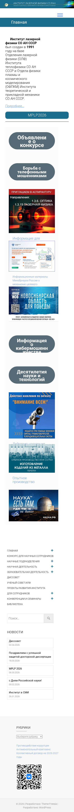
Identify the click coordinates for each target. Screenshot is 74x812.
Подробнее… (14, 106)
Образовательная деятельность (28, 572)
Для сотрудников (18, 593)
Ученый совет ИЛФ (19, 582)
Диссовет (13, 577)
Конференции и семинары (24, 598)
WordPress (45, 807)
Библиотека (15, 604)
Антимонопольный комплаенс (33, 749)
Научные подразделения (23, 561)
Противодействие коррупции (32, 745)
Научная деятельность (22, 566)
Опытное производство (24, 480)
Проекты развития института (26, 588)
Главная (12, 550)
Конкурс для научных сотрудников (30, 556)
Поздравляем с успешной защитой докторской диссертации (30, 654)
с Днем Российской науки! (25, 680)
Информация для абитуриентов (26, 240)
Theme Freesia (49, 804)
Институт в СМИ (19, 692)
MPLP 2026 (15, 668)
